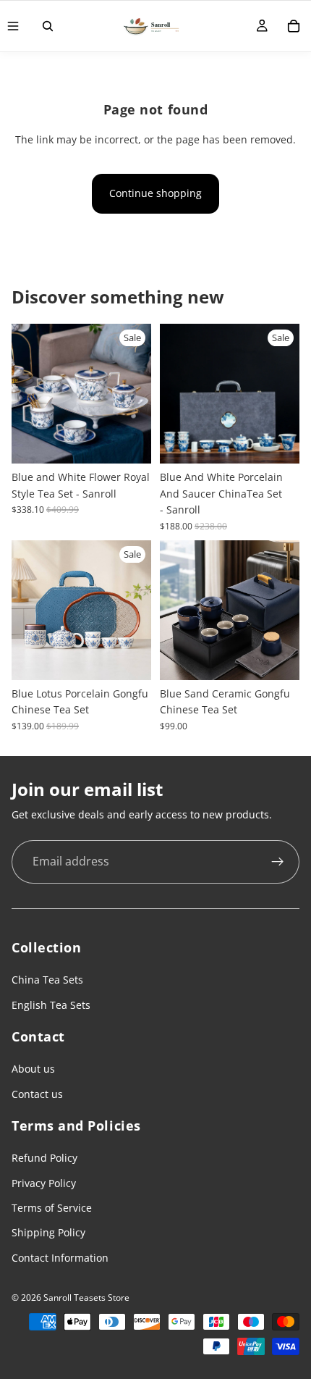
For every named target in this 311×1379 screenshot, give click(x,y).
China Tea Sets (47, 979)
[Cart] (294, 26)
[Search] (48, 26)
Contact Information (60, 1258)
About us (33, 1069)
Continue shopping (155, 193)
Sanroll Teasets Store (86, 1297)
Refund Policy (44, 1158)
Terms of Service (52, 1208)
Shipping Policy (48, 1232)
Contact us (37, 1094)
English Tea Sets (51, 1005)
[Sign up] (278, 862)
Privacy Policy (44, 1183)
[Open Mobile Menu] (13, 26)
